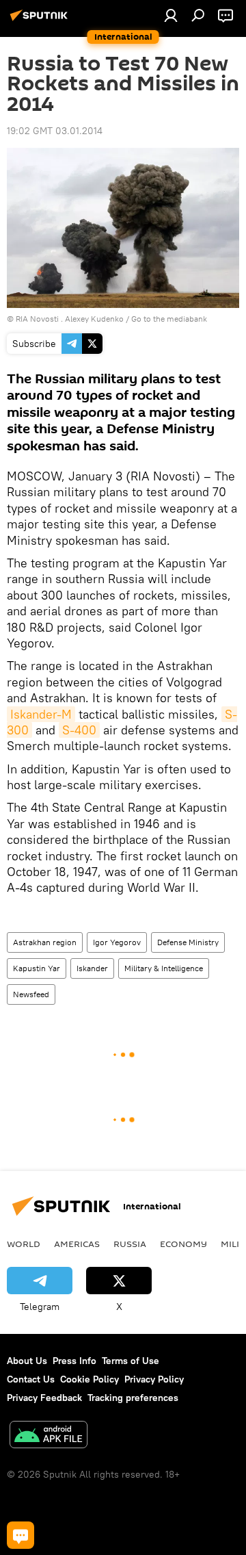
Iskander (92, 968)
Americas (77, 1243)
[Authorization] (170, 15)
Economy (183, 1243)
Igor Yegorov (117, 942)
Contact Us (31, 1379)
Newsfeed (31, 994)
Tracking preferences (132, 1397)
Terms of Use (130, 1360)
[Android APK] (48, 1436)
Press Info (74, 1360)
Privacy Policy (154, 1379)
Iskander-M (41, 714)
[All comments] (20, 1535)
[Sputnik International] (41, 20)
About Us (27, 1360)
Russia (129, 1243)
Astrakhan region (45, 942)
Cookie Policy (89, 1379)
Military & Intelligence (163, 968)
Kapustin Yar (36, 968)
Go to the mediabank (169, 318)
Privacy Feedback (44, 1397)
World (23, 1243)
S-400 (79, 730)
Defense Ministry (188, 942)
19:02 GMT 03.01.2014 (54, 131)
